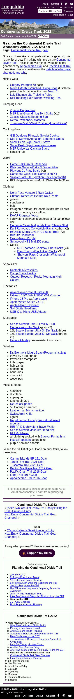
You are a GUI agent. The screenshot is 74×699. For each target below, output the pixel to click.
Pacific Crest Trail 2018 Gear (28, 471)
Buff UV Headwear (22, 235)
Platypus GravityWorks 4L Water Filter (34, 167)
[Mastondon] (66, 4)
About (45, 4)
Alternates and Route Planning (25, 580)
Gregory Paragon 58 (23, 84)
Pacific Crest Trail (64, 7)
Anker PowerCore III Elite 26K (29, 292)
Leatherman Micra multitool (27, 410)
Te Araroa (68, 11)
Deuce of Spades (21, 403)
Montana (12, 674)
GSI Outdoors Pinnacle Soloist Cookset (35, 135)
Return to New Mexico (19, 677)
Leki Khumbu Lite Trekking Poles (31, 94)
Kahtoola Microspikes (24, 270)
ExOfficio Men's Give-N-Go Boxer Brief (34, 231)
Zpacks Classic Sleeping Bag (29, 116)
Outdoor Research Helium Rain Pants (34, 195)
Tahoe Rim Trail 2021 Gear (27, 461)
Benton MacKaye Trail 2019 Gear (31, 468)
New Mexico (14, 663)
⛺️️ (37, 553)
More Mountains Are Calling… (23, 622)
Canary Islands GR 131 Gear (28, 458)
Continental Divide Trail (49, 11)
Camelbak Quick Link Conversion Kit (33, 173)
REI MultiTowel (19, 433)
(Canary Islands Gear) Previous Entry (30, 530)
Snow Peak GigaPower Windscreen (33, 145)
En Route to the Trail (18, 660)
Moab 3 (52, 91)
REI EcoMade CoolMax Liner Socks (40, 248)
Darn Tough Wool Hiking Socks (37, 251)
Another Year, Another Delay (25, 647)
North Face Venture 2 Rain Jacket (31, 192)
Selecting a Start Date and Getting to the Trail (33, 582)
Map (17, 36)
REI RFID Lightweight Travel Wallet (32, 426)
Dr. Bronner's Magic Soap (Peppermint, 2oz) (38, 352)
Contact (55, 4)
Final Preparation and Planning (26, 604)
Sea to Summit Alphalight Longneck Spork (37, 138)
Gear (70, 15)
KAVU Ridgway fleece (24, 215)
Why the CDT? (29, 36)
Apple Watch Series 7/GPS (27, 301)
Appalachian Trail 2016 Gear (28, 478)
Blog (17, 695)
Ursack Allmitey (20, 340)
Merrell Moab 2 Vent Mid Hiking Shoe (33, 88)
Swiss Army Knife (21, 413)
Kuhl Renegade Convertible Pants (32, 228)
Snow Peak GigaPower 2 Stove (30, 142)
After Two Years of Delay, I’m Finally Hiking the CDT (37, 596)
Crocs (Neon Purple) (23, 238)
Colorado (12, 669)
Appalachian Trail (45, 7)
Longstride (12, 6)
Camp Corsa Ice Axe (23, 273)
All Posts (28, 695)
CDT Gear (43, 36)
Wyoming (13, 671)
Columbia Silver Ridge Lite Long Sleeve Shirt (39, 225)
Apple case (40, 298)
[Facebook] (61, 4)
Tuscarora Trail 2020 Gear (26, 465)
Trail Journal (7, 36)
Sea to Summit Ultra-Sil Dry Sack (36, 330)
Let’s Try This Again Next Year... (27, 644)
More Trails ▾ (59, 15)
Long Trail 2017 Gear (23, 474)
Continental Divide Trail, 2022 (26, 31)
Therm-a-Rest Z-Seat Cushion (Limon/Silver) (38, 123)
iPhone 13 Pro (19, 298)
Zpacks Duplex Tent (22, 110)
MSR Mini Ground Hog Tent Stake (31, 113)
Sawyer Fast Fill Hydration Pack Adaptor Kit (38, 177)
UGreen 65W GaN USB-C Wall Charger (35, 295)
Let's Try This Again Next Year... (26, 593)
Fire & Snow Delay (17, 666)
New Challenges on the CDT (24, 585)
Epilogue (12, 679)
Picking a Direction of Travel (24, 577)
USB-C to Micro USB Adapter (28, 311)
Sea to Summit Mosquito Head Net (32, 430)
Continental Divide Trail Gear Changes (30, 655)
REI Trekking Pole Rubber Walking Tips (35, 97)
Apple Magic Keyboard (24, 305)
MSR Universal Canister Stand (29, 148)
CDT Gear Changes (20, 601)
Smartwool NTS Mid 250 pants (29, 241)
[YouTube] (71, 4)
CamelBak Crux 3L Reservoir (28, 164)
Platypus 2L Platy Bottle (25, 170)
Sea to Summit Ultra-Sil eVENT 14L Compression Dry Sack (33, 325)
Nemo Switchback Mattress (27, 120)
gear (45, 50)
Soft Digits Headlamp (23, 308)
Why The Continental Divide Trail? (28, 625)
